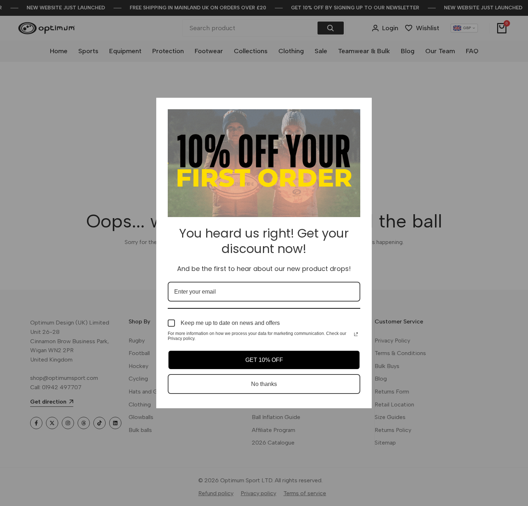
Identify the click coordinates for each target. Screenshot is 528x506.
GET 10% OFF (264, 360)
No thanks (264, 384)
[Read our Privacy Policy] (356, 334)
